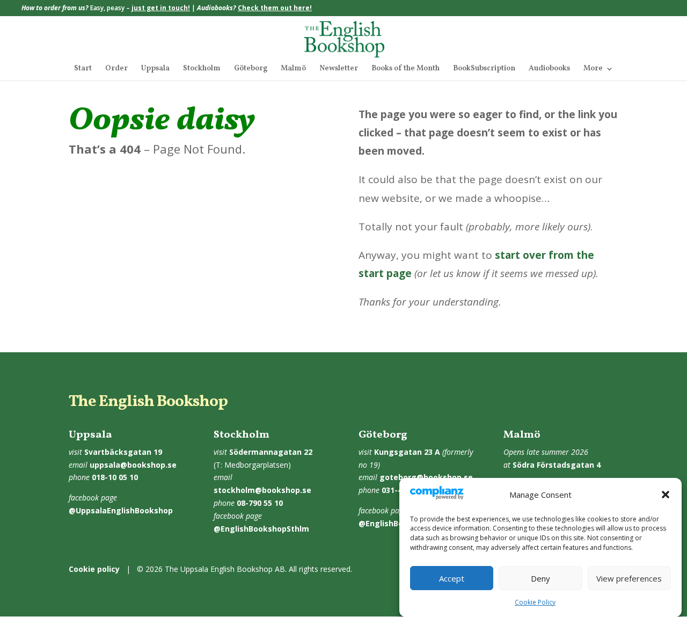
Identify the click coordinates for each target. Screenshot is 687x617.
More (593, 69)
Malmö (293, 69)
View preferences (629, 578)
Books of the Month (405, 69)
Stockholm (202, 69)
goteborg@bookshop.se (426, 477)
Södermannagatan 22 (270, 452)
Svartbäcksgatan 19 (123, 452)
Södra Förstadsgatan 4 (557, 465)
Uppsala (155, 69)
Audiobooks (549, 69)
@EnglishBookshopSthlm (261, 529)
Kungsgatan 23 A (407, 452)
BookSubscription (484, 69)
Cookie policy (94, 569)
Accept (451, 578)
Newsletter (338, 69)
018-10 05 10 (115, 477)
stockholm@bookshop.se (262, 490)
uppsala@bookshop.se (133, 465)
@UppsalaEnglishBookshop (121, 510)
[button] (665, 494)
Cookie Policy (535, 602)
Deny (540, 578)
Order (116, 69)
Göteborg (250, 69)
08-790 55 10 (260, 503)
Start (83, 69)
